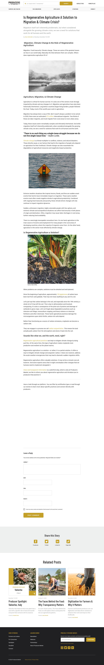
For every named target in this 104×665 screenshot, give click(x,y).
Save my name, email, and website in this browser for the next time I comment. (44, 509)
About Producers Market (36, 645)
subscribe (91, 639)
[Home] (14, 3)
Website (25, 498)
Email (24, 488)
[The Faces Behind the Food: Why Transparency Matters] (52, 582)
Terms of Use (28, 659)
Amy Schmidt (28, 37)
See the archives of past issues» (67, 643)
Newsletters (80, 3)
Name (24, 478)
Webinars (32, 639)
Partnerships (33, 642)
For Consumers (13, 639)
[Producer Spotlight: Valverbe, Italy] (22, 582)
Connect (11, 648)
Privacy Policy (35, 659)
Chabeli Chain (16, 615)
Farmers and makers (14, 636)
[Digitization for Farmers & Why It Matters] (81, 582)
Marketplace (92, 3)
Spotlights (11, 642)
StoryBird (11, 645)
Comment (25, 462)
